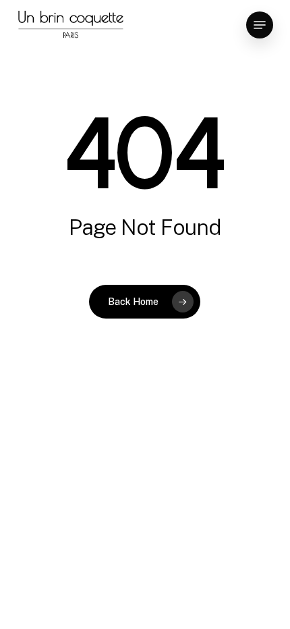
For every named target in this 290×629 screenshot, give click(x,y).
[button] (259, 25)
